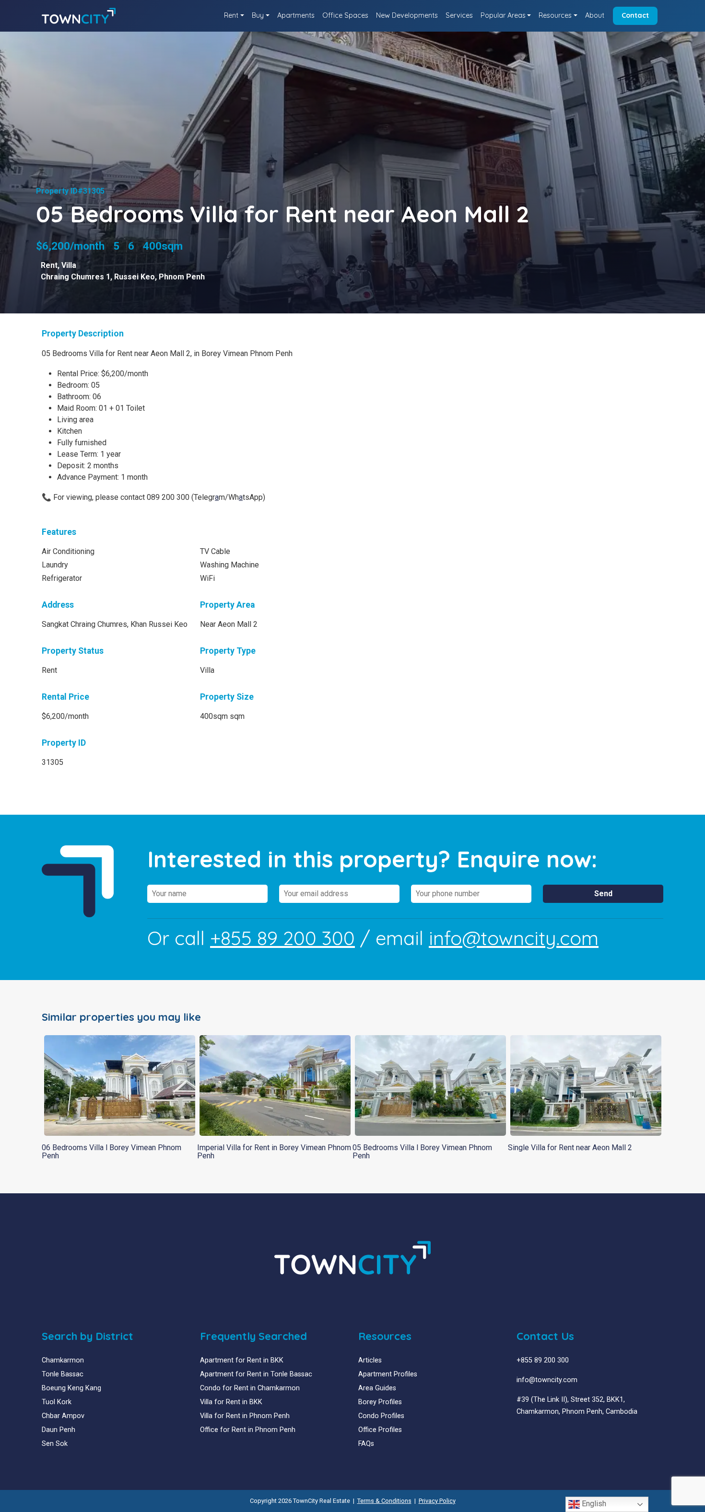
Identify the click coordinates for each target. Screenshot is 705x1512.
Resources (555, 15)
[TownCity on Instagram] (541, 1435)
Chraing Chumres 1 (75, 276)
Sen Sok (55, 1444)
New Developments (407, 15)
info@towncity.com (514, 938)
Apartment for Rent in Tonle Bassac (256, 1374)
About (594, 15)
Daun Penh (58, 1430)
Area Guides (377, 1388)
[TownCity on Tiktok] (556, 1435)
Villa (68, 265)
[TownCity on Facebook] (520, 1435)
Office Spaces (345, 15)
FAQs (366, 1444)
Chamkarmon (63, 1360)
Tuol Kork (56, 1402)
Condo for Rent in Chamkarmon (250, 1388)
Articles (370, 1360)
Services (459, 15)
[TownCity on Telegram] (548, 1435)
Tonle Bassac (62, 1374)
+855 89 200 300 (282, 938)
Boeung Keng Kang (71, 1388)
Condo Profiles (381, 1416)
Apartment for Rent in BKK (241, 1360)
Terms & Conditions (384, 1500)
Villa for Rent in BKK (231, 1402)
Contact (635, 15)
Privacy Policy (437, 1500)
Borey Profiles (380, 1402)
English (593, 1503)
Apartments (296, 15)
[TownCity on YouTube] (534, 1435)
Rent (231, 15)
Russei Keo (134, 276)
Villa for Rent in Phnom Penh (245, 1416)
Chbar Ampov (63, 1416)
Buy (258, 15)
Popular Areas (503, 15)
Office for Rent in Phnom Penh (247, 1430)
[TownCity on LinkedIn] (527, 1435)
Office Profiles (380, 1430)
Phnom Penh (182, 276)
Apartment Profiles (387, 1374)
